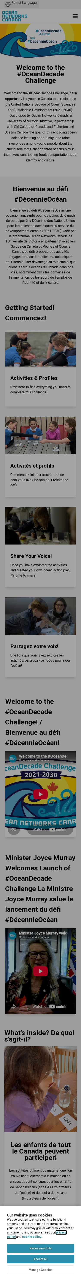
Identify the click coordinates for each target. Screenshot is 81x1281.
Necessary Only (40, 1248)
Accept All (40, 1259)
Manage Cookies (40, 1270)
